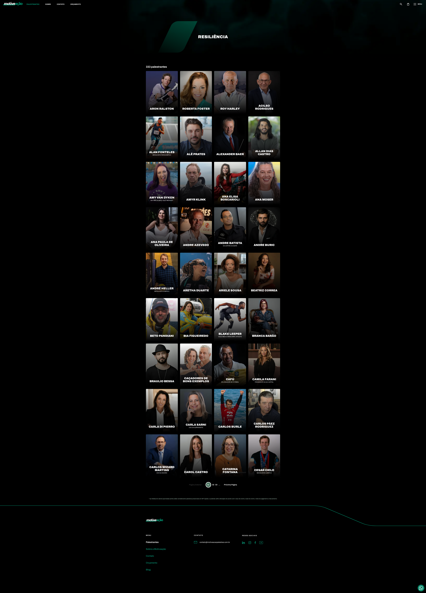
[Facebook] (255, 542)
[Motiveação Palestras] (13, 4)
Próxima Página (230, 485)
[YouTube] (261, 542)
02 (213, 485)
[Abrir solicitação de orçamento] (408, 4)
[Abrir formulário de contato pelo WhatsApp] (421, 588)
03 (216, 485)
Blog (148, 569)
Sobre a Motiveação (156, 549)
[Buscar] (401, 4)
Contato (60, 4)
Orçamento (75, 4)
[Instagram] (249, 542)
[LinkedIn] (243, 542)
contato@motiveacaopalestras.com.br (215, 542)
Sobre (48, 4)
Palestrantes (33, 4)
